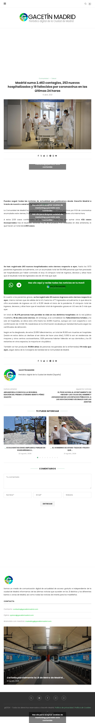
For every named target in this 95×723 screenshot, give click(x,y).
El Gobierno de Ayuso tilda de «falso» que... (71, 448)
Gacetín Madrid (26, 370)
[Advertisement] (47, 53)
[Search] (85, 3)
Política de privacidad (64, 707)
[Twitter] (31, 698)
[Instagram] (55, 698)
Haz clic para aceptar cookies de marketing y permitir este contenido (47, 164)
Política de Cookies (83, 707)
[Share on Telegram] (50, 156)
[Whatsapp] (64, 698)
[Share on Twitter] (41, 156)
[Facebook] (47, 698)
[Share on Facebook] (38, 156)
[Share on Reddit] (44, 156)
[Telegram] (39, 698)
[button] (7, 437)
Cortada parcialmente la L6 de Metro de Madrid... (36, 677)
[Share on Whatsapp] (47, 156)
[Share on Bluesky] (56, 156)
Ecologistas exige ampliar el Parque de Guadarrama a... (25, 448)
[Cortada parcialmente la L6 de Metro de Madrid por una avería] (47, 656)
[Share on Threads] (53, 156)
